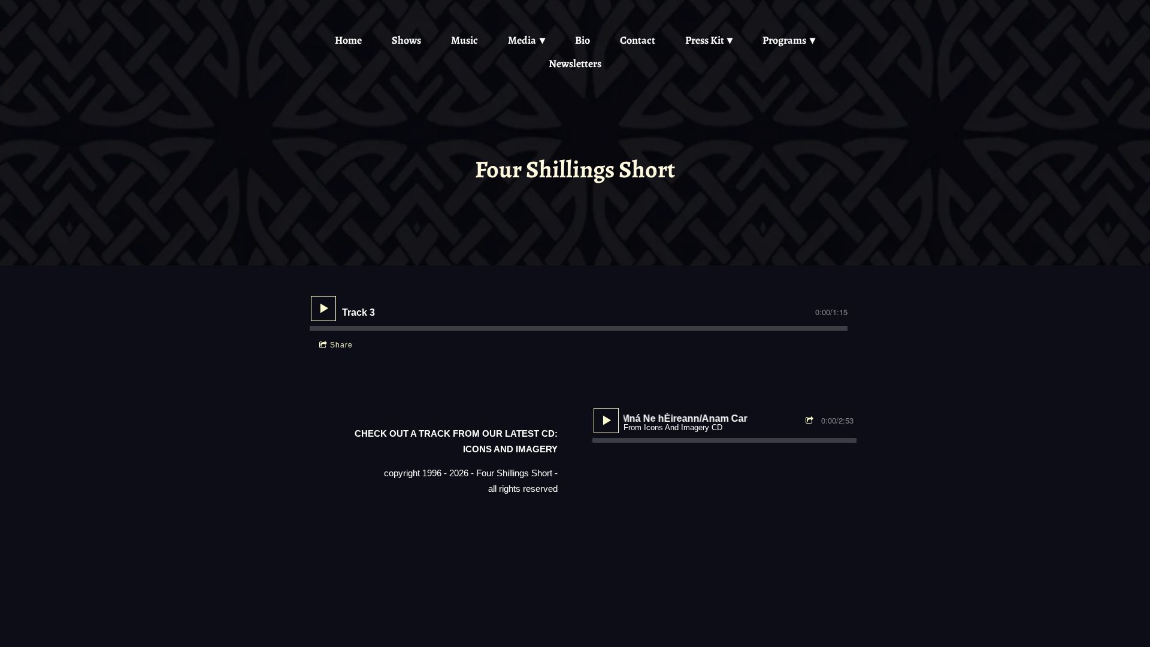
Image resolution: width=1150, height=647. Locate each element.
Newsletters (575, 63)
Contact (637, 40)
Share (341, 345)
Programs (784, 40)
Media (522, 40)
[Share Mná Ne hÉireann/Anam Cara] (811, 420)
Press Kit (704, 40)
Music (464, 40)
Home (348, 40)
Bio (582, 40)
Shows (406, 40)
